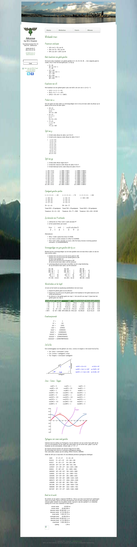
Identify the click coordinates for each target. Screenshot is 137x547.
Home (49, 30)
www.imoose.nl (30, 54)
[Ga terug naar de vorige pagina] (47, 529)
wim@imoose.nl (30, 53)
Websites (62, 30)
